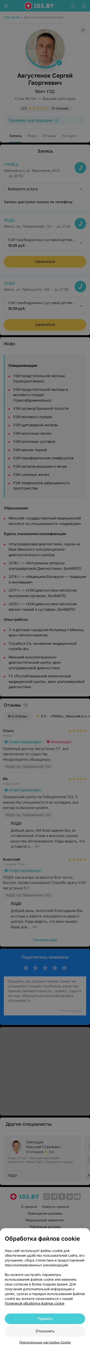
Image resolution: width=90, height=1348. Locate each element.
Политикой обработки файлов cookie (34, 1303)
